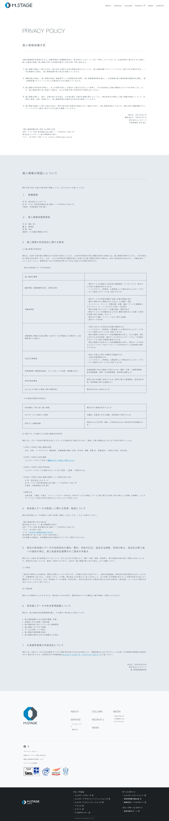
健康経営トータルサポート (134, 802)
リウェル (78, 806)
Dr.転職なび (118, 719)
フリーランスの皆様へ (31, 763)
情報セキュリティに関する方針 (34, 755)
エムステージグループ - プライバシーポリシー (81, 654)
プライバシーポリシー (31, 751)
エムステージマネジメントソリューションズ (91, 799)
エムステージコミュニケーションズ (88, 802)
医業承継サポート (130, 811)
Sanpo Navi (118, 716)
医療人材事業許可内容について (34, 759)
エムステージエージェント (134, 795)
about (108, 6)
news (150, 6)
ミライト (78, 809)
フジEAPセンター (81, 813)
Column (128, 6)
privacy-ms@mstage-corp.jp (41, 532)
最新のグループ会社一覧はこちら (61, 460)
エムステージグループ (83, 795)
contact (160, 6)
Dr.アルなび (118, 721)
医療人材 (75, 729)
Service (118, 6)
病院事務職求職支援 (131, 799)
